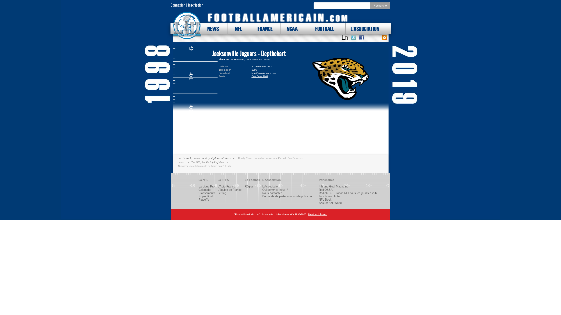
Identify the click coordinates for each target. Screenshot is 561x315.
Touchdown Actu (329, 196)
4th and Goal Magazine (333, 186)
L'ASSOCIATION (362, 28)
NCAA (290, 28)
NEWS (211, 28)
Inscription (195, 5)
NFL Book (325, 199)
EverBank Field (260, 76)
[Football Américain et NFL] (187, 25)
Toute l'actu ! (384, 37)
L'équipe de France (229, 189)
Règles (249, 186)
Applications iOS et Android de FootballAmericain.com (344, 37)
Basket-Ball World (330, 203)
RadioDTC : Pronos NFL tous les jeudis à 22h (348, 193)
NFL (237, 28)
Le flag (222, 193)
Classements (207, 193)
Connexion (177, 5)
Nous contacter (272, 193)
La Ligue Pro (207, 186)
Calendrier (205, 189)
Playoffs (204, 199)
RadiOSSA (326, 189)
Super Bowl (206, 196)
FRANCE (264, 28)
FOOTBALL (321, 28)
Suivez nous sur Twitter (353, 37)
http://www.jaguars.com (264, 73)
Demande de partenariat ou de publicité (287, 196)
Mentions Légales (317, 214)
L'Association (270, 186)
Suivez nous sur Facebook (361, 37)
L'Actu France (226, 186)
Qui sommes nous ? (275, 189)
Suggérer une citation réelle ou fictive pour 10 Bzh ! (205, 166)
